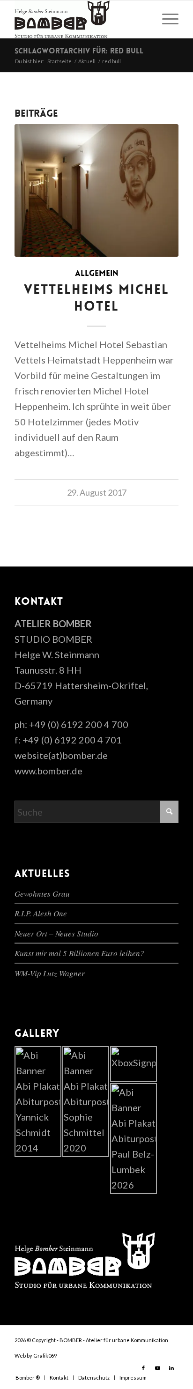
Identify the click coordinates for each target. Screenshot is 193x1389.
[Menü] (165, 19)
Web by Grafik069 (36, 1355)
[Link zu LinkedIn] (171, 1368)
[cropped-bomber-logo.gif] (80, 19)
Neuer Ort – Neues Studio (56, 933)
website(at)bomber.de (61, 755)
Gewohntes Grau (42, 893)
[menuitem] (165, 19)
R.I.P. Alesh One (41, 913)
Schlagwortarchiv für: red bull (79, 51)
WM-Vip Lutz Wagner (50, 973)
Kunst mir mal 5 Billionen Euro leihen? (79, 953)
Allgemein (97, 274)
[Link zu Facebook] (143, 1368)
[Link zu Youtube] (157, 1368)
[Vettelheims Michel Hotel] (96, 190)
